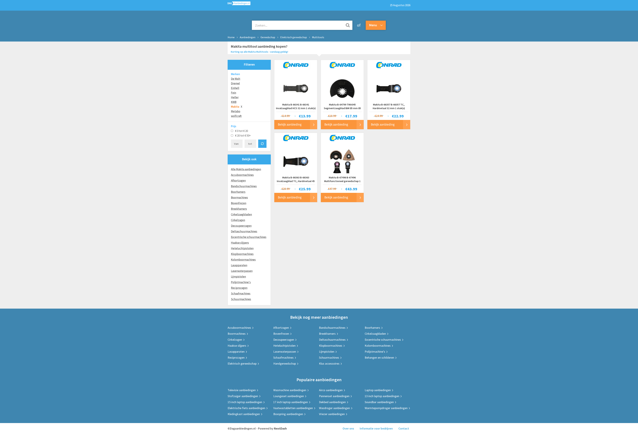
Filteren (249, 64)
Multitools (318, 37)
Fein (233, 93)
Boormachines (239, 197)
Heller (235, 97)
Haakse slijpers (240, 242)
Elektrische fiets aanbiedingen (246, 408)
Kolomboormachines (243, 259)
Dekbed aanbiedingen (332, 402)
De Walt (235, 79)
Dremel (235, 83)
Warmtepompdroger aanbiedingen (386, 408)
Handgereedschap (284, 363)
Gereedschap (268, 37)
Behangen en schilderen (379, 357)
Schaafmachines (240, 293)
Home (231, 37)
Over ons (348, 428)
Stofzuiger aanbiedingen (243, 396)
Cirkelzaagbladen (241, 214)
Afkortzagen (238, 180)
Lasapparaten (239, 265)
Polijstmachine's (241, 282)
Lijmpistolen (238, 276)
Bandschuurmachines (244, 186)
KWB (233, 102)
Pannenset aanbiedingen (334, 396)
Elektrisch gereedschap (293, 37)
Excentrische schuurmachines (248, 237)
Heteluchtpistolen (242, 248)
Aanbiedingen (247, 37)
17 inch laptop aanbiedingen (290, 402)
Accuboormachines (242, 175)
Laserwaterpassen (242, 271)
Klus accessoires (329, 363)
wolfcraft (236, 116)
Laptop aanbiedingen (378, 390)
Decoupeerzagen (241, 226)
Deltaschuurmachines (244, 231)
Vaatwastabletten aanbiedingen (293, 408)
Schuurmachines (241, 299)
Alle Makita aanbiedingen (246, 169)
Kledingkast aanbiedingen (244, 414)
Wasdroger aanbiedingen (334, 408)
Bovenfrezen (238, 203)
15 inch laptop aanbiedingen (245, 402)
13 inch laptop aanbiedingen (382, 396)
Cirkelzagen (238, 220)
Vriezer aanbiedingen (332, 414)
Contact (403, 428)
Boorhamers (238, 192)
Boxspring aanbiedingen (288, 414)
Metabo (235, 111)
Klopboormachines (242, 254)
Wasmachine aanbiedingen (289, 390)
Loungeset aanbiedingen (288, 396)
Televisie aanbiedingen (242, 390)
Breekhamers (239, 209)
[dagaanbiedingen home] (239, 4)
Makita (235, 106)
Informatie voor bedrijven (376, 428)
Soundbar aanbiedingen (379, 402)
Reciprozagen (239, 288)
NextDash (280, 428)
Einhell (235, 88)
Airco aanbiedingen (331, 390)
